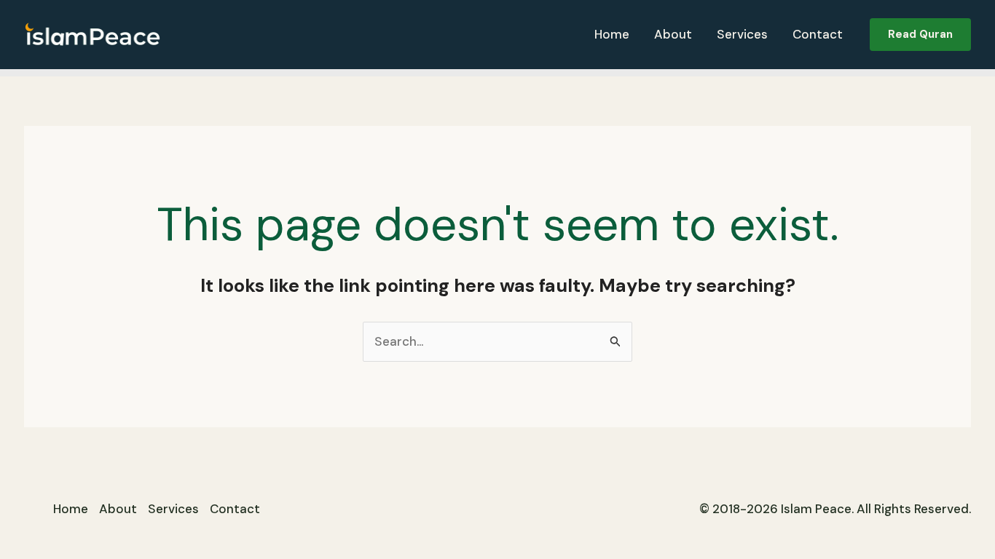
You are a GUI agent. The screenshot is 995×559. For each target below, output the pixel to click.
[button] (920, 34)
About (673, 34)
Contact (818, 34)
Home (611, 34)
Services (742, 34)
